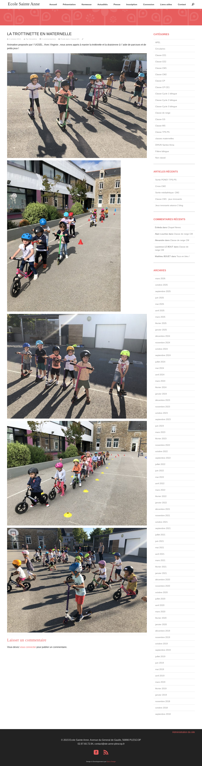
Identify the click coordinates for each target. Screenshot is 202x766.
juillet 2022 (160, 464)
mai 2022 (159, 477)
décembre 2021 (162, 509)
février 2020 (161, 618)
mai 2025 (159, 304)
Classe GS (160, 119)
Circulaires (160, 49)
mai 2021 (159, 547)
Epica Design (111, 761)
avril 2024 (159, 374)
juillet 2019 (160, 656)
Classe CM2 (161, 74)
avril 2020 (159, 605)
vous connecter (28, 647)
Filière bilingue (162, 151)
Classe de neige (162, 113)
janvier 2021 (161, 573)
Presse (117, 4)
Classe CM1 (161, 68)
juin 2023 (159, 426)
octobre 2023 (161, 413)
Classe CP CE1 (162, 87)
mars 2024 (160, 381)
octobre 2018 (161, 707)
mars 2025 (160, 317)
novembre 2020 (162, 586)
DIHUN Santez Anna (164, 145)
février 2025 (161, 323)
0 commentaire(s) (49, 39)
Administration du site (183, 732)
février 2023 (161, 438)
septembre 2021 (163, 528)
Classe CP (160, 81)
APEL (157, 42)
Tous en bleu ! (183, 256)
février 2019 (161, 688)
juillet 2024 (160, 362)
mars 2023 (160, 432)
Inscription (131, 4)
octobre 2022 (161, 451)
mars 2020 (160, 611)
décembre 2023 (162, 400)
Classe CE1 (160, 55)
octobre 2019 (161, 643)
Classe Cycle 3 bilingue (166, 106)
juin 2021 (159, 541)
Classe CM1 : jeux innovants (168, 199)
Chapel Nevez (174, 227)
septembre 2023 (163, 419)
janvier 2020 (161, 624)
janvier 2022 (161, 502)
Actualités (102, 4)
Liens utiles (166, 4)
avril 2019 (159, 675)
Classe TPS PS (162, 132)
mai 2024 (159, 368)
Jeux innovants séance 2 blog (169, 205)
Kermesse (87, 4)
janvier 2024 (161, 394)
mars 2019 (160, 682)
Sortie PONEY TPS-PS (165, 180)
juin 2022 (159, 470)
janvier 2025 (161, 330)
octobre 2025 (161, 285)
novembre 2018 (162, 701)
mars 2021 (160, 560)
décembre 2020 (162, 579)
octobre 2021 (161, 522)
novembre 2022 (162, 445)
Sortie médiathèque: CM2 (167, 192)
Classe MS (75, 39)
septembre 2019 (163, 650)
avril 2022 (159, 483)
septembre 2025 (163, 291)
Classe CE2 (160, 61)
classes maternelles (164, 138)
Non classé (160, 158)
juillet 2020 (160, 599)
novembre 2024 (162, 342)
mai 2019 (159, 669)
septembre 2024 (163, 355)
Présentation (69, 4)
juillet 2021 (160, 534)
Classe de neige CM (183, 234)
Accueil (53, 4)
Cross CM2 (160, 186)
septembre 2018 (163, 714)
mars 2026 (160, 278)
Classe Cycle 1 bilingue (166, 93)
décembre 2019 (162, 631)
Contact (182, 4)
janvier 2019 (161, 695)
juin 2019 (159, 663)
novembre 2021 (162, 515)
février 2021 (161, 566)
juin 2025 (159, 297)
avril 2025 (159, 310)
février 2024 (161, 387)
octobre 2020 (161, 592)
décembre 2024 (162, 336)
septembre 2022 (163, 458)
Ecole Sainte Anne (24, 3)
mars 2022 (160, 490)
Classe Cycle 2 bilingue (166, 100)
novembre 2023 (162, 406)
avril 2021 (159, 554)
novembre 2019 (162, 637)
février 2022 (161, 496)
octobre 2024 (161, 349)
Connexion (148, 4)
